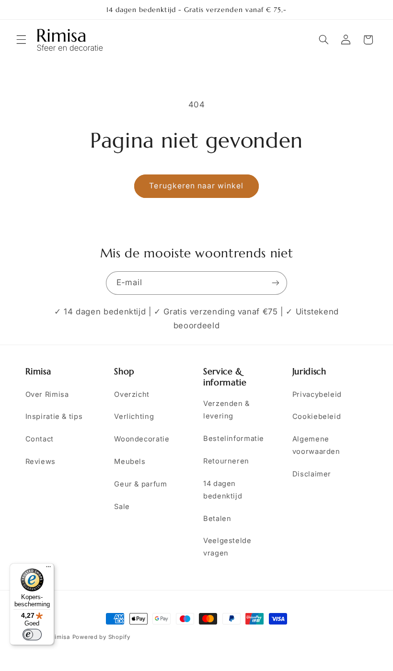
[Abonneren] (276, 283)
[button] (21, 40)
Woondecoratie (141, 439)
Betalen (217, 518)
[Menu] (48, 569)
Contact (39, 439)
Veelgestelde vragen (227, 546)
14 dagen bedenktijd (222, 489)
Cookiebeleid (316, 416)
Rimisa (60, 637)
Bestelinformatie (233, 438)
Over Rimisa (47, 394)
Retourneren (226, 461)
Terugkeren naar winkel (196, 185)
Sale (122, 506)
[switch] (32, 634)
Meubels (129, 461)
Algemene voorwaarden (316, 445)
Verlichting (134, 416)
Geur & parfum (140, 484)
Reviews (40, 461)
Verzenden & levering (226, 409)
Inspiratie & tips (54, 416)
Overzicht (132, 394)
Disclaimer (311, 474)
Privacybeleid (317, 394)
